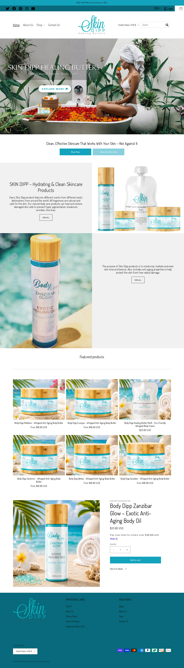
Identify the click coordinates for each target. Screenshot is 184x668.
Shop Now (75, 152)
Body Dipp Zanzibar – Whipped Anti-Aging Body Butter (145, 478)
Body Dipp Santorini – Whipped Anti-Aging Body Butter (39, 480)
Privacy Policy (71, 616)
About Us (69, 611)
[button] (181, 9)
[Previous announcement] (14, 2)
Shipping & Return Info (75, 626)
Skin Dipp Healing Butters (27, 661)
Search (69, 606)
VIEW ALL (46, 217)
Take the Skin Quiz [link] (108, 152)
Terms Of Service (73, 621)
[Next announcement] (170, 2)
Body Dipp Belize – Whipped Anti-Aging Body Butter (92, 478)
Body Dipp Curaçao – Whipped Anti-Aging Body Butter (92, 422)
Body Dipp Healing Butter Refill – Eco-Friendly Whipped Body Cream (145, 424)
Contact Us (123, 621)
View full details (116, 569)
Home (121, 606)
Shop (121, 616)
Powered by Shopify (42, 661)
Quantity (113, 544)
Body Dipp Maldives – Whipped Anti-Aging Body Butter (39, 422)
